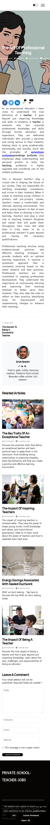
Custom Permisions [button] (31, 815)
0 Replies (45, 58)
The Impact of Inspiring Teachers (18, 510)
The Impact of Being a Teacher (17, 641)
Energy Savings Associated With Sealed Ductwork (20, 582)
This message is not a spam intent (22, 747)
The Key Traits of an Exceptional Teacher (16, 435)
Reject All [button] (26, 820)
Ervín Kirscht (7, 58)
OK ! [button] (14, 815)
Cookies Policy (39, 811)
